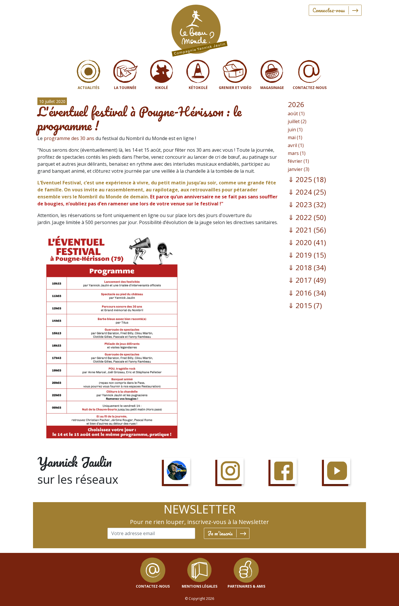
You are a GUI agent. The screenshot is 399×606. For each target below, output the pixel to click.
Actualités (88, 87)
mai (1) (295, 137)
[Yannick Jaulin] (199, 29)
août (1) (296, 113)
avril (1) (296, 145)
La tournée (125, 87)
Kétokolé (198, 87)
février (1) (298, 161)
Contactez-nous (310, 87)
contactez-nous (153, 586)
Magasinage (272, 87)
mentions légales (199, 586)
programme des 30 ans (69, 138)
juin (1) (295, 129)
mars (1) (297, 153)
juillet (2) (297, 121)
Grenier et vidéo (235, 87)
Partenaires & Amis (246, 586)
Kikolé (161, 87)
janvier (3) (298, 169)
